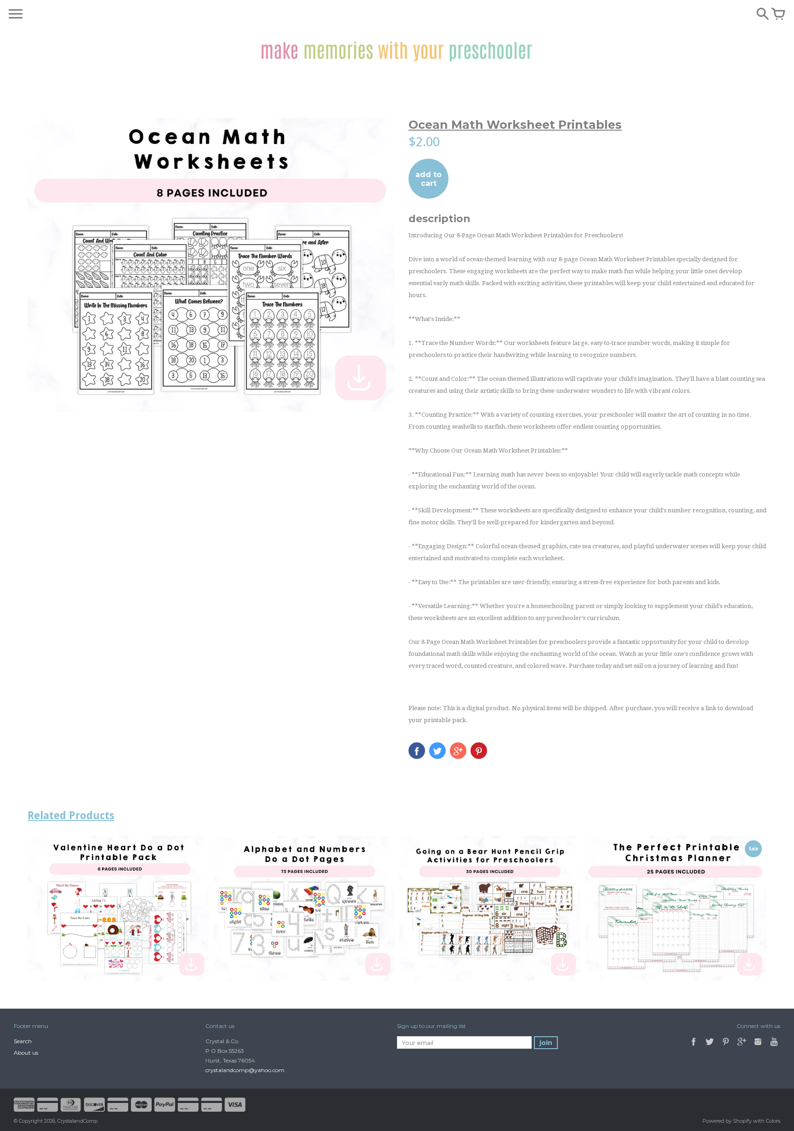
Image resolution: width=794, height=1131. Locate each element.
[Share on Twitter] (437, 750)
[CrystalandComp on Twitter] (710, 1046)
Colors (773, 1121)
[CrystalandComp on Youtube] (774, 1046)
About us (26, 1052)
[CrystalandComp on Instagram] (758, 1046)
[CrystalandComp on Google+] (742, 1046)
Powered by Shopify (727, 1121)
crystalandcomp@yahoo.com (244, 1070)
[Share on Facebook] (416, 750)
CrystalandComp (77, 1121)
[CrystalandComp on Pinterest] (726, 1046)
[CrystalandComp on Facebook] (693, 1046)
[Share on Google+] (458, 750)
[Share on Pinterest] (479, 750)
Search (23, 1041)
